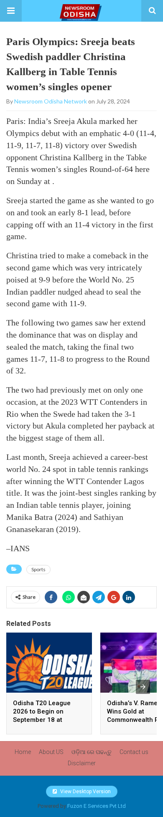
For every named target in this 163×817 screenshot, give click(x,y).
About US (51, 752)
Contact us (134, 752)
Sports (38, 569)
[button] (11, 11)
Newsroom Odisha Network (50, 101)
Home (23, 752)
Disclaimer (82, 763)
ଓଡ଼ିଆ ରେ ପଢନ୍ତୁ (91, 752)
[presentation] (143, 687)
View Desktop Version (85, 791)
